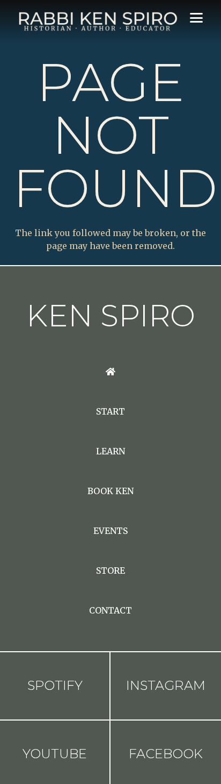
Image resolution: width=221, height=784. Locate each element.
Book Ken (110, 491)
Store (110, 570)
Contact (110, 610)
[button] (196, 17)
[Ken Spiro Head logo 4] (97, 21)
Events (110, 530)
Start (110, 411)
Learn (110, 451)
